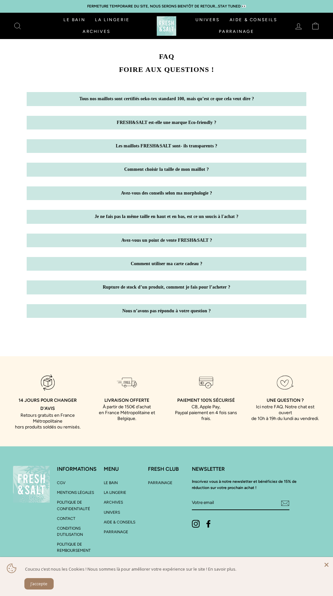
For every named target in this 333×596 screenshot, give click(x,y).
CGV (61, 483)
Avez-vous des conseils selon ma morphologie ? (166, 193)
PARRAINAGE (236, 31)
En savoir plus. (222, 569)
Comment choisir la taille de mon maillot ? (166, 169)
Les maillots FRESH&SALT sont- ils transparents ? (166, 145)
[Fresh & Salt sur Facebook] (208, 524)
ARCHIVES (97, 31)
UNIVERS (207, 19)
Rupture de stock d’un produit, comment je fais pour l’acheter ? (166, 287)
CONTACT (66, 518)
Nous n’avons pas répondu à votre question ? (166, 310)
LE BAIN (74, 19)
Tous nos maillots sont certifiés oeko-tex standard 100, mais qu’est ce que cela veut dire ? (166, 98)
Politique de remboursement (74, 547)
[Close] (326, 563)
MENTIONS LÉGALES (75, 492)
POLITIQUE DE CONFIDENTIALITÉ (73, 505)
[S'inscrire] (285, 503)
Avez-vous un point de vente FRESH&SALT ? (166, 240)
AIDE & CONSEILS (253, 19)
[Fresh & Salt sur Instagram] (196, 524)
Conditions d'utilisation (70, 531)
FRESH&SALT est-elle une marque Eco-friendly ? (166, 122)
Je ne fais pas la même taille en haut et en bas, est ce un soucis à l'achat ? (166, 216)
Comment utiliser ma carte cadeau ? (166, 263)
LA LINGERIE (112, 19)
